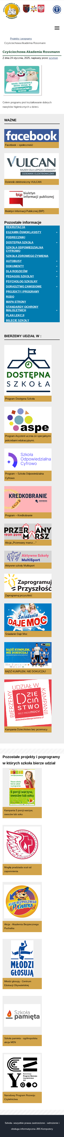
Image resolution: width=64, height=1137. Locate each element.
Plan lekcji (15, 315)
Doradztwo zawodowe (24, 286)
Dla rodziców (16, 271)
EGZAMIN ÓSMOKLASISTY (23, 232)
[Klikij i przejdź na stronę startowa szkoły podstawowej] (11, 10)
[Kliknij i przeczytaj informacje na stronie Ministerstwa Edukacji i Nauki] (41, 12)
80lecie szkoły (17, 320)
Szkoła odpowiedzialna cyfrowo (24, 249)
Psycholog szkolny (22, 281)
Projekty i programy (21, 38)
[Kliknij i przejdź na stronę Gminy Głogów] (26, 12)
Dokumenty (15, 266)
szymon (53, 57)
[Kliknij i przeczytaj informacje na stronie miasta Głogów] (33, 12)
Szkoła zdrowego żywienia (27, 256)
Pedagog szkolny (20, 276)
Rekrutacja (15, 227)
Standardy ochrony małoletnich (22, 308)
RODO (10, 296)
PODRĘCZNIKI (15, 237)
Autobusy (14, 261)
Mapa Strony (16, 301)
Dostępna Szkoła (19, 242)
